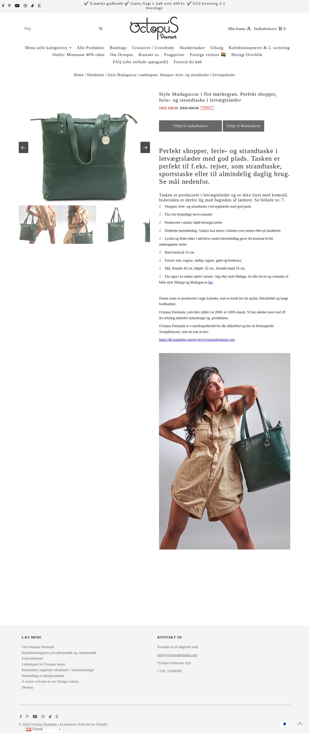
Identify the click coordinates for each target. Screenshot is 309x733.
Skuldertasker (192, 47)
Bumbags (118, 47)
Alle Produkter (90, 47)
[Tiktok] (32, 6)
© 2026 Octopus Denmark (38, 724)
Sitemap (27, 687)
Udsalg (216, 47)
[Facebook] (2, 6)
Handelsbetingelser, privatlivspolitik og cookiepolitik (59, 653)
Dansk (37, 729)
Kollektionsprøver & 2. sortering (259, 47)
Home (79, 75)
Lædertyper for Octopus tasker (43, 664)
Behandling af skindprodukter (43, 676)
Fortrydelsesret (32, 658)
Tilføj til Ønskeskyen (243, 126)
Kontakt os (149, 54)
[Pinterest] (9, 6)
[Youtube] (16, 6)
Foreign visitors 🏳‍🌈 (208, 54)
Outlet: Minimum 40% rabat (78, 54)
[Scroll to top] (299, 723)
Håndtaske (95, 75)
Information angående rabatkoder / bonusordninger (58, 670)
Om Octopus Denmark (38, 647)
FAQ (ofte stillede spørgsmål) (140, 62)
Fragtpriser (174, 54)
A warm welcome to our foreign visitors (50, 681)
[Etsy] (39, 6)
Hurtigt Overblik (246, 54)
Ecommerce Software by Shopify (83, 724)
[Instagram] (25, 6)
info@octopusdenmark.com (177, 655)
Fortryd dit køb (188, 62)
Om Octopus (121, 54)
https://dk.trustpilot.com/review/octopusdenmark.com (197, 340)
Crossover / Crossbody (153, 47)
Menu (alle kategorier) (46, 47)
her (210, 282)
